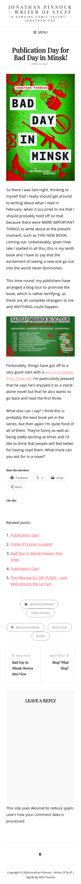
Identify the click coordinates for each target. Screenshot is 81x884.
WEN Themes (47, 877)
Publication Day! (25, 535)
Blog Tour (59, 627)
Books (40, 636)
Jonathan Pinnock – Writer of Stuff (41, 9)
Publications (40, 613)
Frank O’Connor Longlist (31, 544)
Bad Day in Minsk (42, 604)
